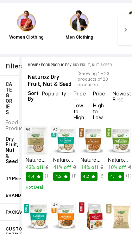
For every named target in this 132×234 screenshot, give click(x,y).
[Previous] (7, 29)
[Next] (125, 29)
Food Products (55, 65)
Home (33, 65)
